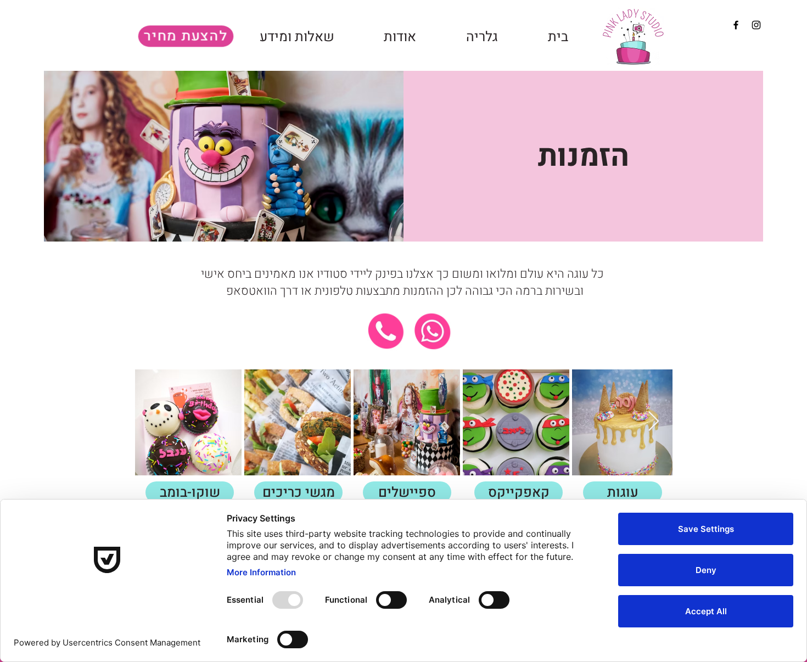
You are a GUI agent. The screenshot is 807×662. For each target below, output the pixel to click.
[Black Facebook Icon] (736, 25)
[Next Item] (653, 422)
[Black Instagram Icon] (756, 25)
